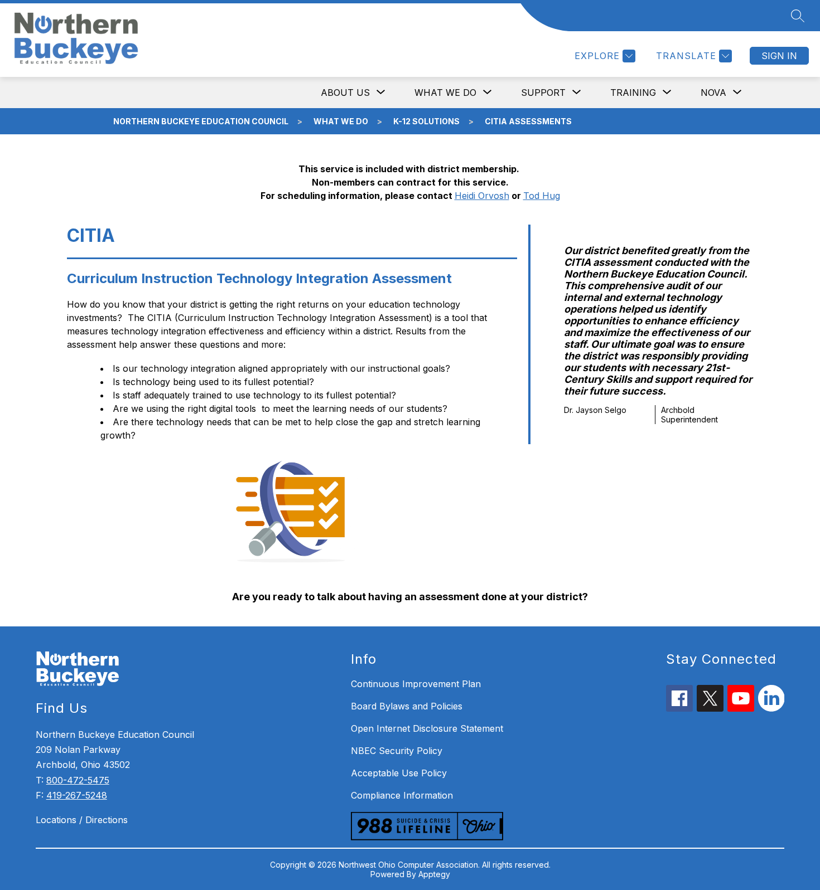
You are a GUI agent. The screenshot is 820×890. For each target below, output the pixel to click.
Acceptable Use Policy (399, 773)
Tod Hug (541, 195)
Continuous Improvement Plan (416, 683)
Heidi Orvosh (482, 195)
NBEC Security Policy (396, 750)
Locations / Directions (82, 819)
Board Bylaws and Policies (406, 706)
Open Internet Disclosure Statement (427, 728)
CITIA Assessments (528, 121)
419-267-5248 (76, 795)
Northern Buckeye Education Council (200, 121)
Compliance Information (402, 795)
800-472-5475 (77, 780)
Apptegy (434, 874)
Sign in (779, 55)
